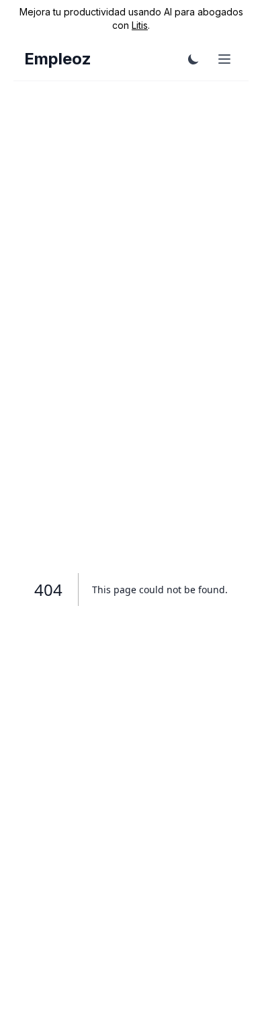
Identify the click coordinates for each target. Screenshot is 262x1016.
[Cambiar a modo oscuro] (193, 59)
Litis (140, 25)
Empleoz (57, 58)
